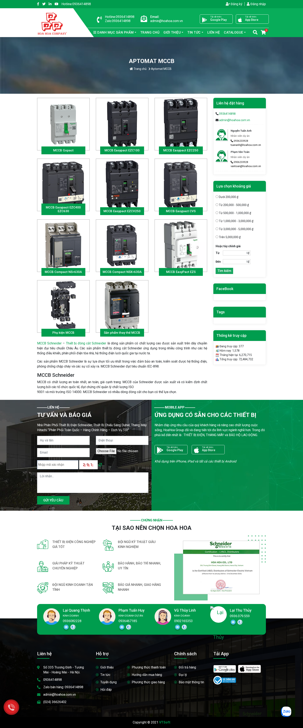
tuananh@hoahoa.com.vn (246, 144)
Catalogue (233, 32)
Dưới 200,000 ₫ (228, 197)
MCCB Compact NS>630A (63, 272)
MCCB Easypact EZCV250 (122, 211)
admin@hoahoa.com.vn (234, 120)
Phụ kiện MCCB (63, 333)
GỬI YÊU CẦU (53, 500)
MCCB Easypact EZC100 (122, 150)
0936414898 (76, 4)
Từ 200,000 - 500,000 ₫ (233, 205)
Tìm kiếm (224, 271)
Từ (218, 253)
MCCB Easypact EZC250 (180, 150)
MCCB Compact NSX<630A (122, 272)
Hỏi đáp (106, 690)
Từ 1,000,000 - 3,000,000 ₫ (235, 221)
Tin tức (105, 675)
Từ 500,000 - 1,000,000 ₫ (234, 213)
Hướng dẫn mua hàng (147, 675)
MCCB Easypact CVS (181, 211)
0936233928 (240, 140)
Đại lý (183, 675)
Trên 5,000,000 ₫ (229, 237)
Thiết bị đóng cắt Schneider (86, 343)
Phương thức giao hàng (148, 682)
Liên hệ (213, 32)
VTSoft (164, 722)
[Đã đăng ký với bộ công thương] (224, 678)
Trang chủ (150, 32)
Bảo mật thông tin (191, 682)
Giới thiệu (107, 667)
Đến (218, 261)
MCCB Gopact (63, 150)
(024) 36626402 (55, 702)
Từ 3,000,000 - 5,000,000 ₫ (235, 229)
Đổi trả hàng (187, 667)
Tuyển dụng (108, 682)
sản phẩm (115, 32)
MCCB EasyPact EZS (181, 272)
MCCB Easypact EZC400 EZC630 (63, 209)
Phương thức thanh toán (149, 667)
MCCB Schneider (49, 343)
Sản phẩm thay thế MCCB (122, 333)
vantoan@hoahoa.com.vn (246, 166)
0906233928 (240, 162)
